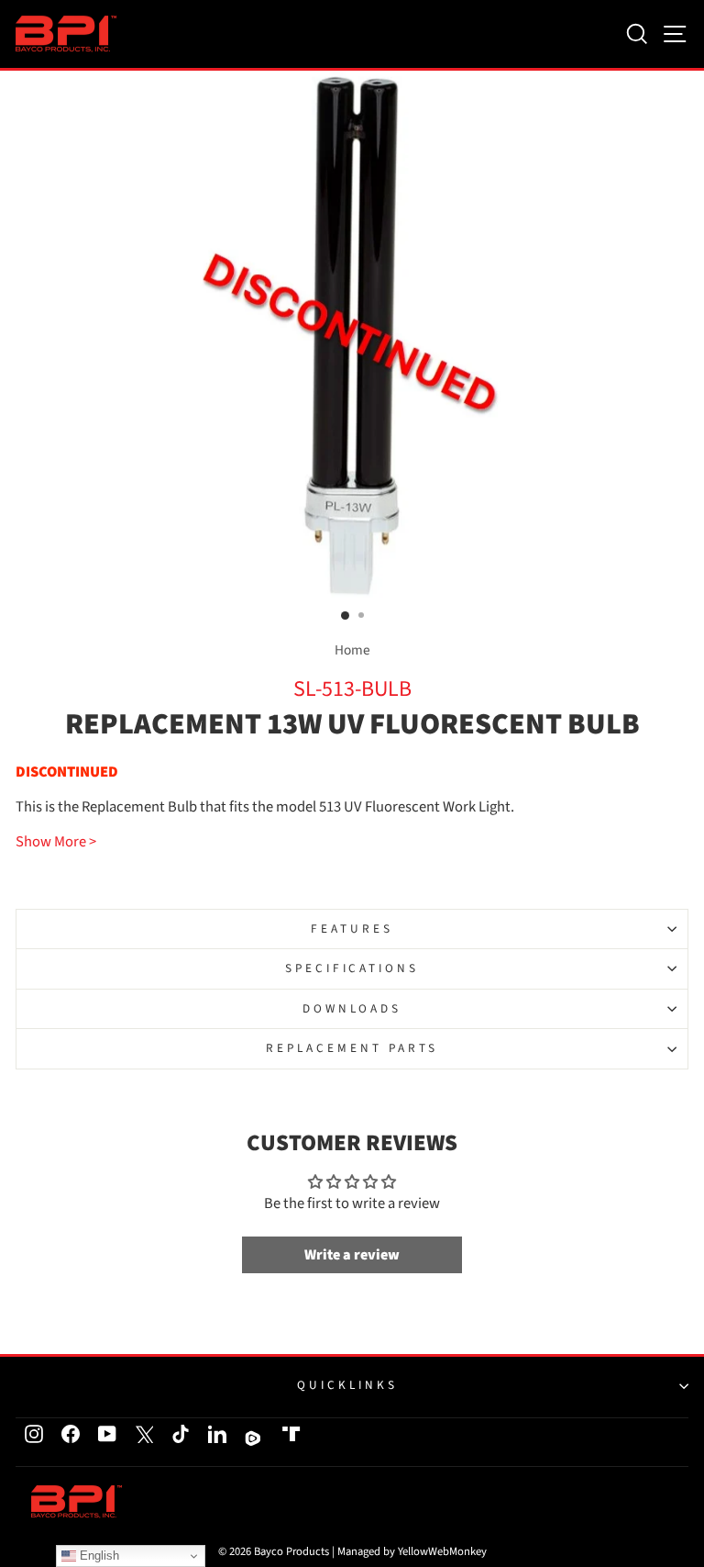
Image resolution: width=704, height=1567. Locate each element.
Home (352, 650)
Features (352, 928)
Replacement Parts (352, 1048)
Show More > (56, 842)
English (97, 1555)
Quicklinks (347, 1385)
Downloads (352, 1008)
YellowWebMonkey (442, 1551)
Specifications (352, 968)
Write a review (352, 1255)
